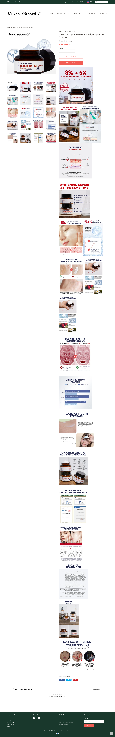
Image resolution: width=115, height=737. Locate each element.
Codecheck (90, 13)
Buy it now (70, 63)
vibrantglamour (57, 730)
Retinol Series (62, 718)
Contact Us (103, 13)
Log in (65, 2)
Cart (83, 2)
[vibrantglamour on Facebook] (34, 718)
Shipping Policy (11, 724)
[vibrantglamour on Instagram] (36, 718)
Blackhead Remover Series (65, 720)
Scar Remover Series (63, 724)
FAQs (8, 718)
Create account (74, 2)
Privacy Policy (10, 720)
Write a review (96, 689)
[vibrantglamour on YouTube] (39, 718)
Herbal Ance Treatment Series (66, 722)
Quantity (61, 48)
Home (51, 13)
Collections (77, 13)
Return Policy (10, 722)
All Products (62, 13)
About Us (9, 726)
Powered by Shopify (66, 730)
